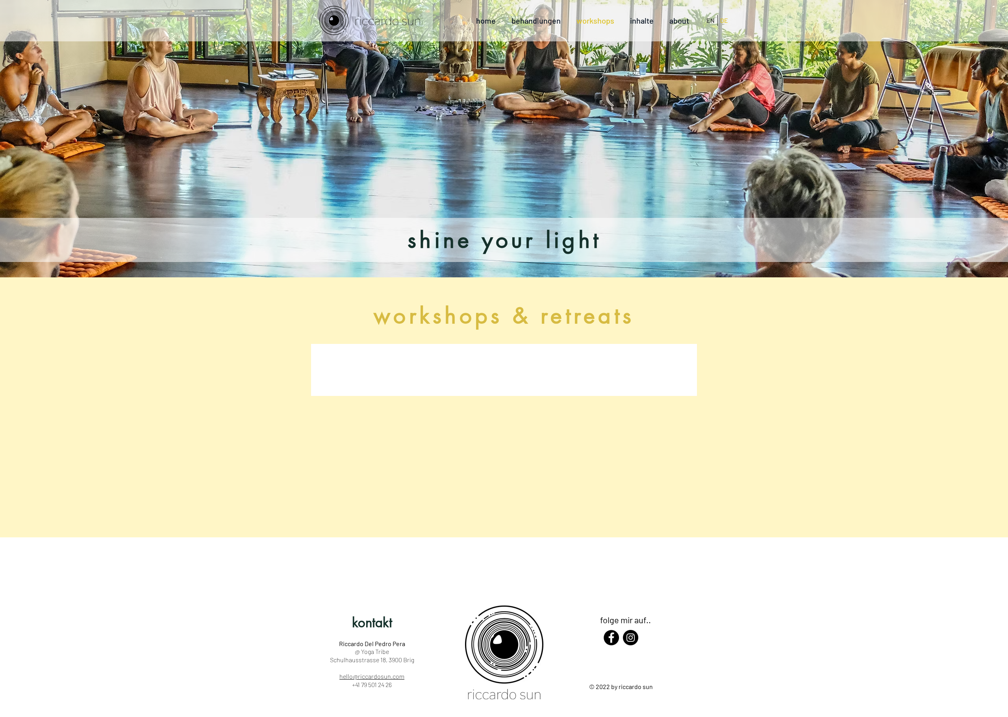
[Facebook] (611, 637)
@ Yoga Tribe (372, 651)
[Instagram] (630, 637)
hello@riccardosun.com (371, 676)
